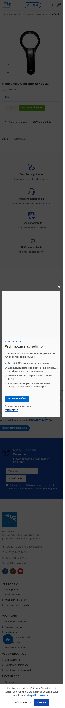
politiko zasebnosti (40, 695)
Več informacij (22, 702)
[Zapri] (59, 287)
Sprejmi (41, 702)
